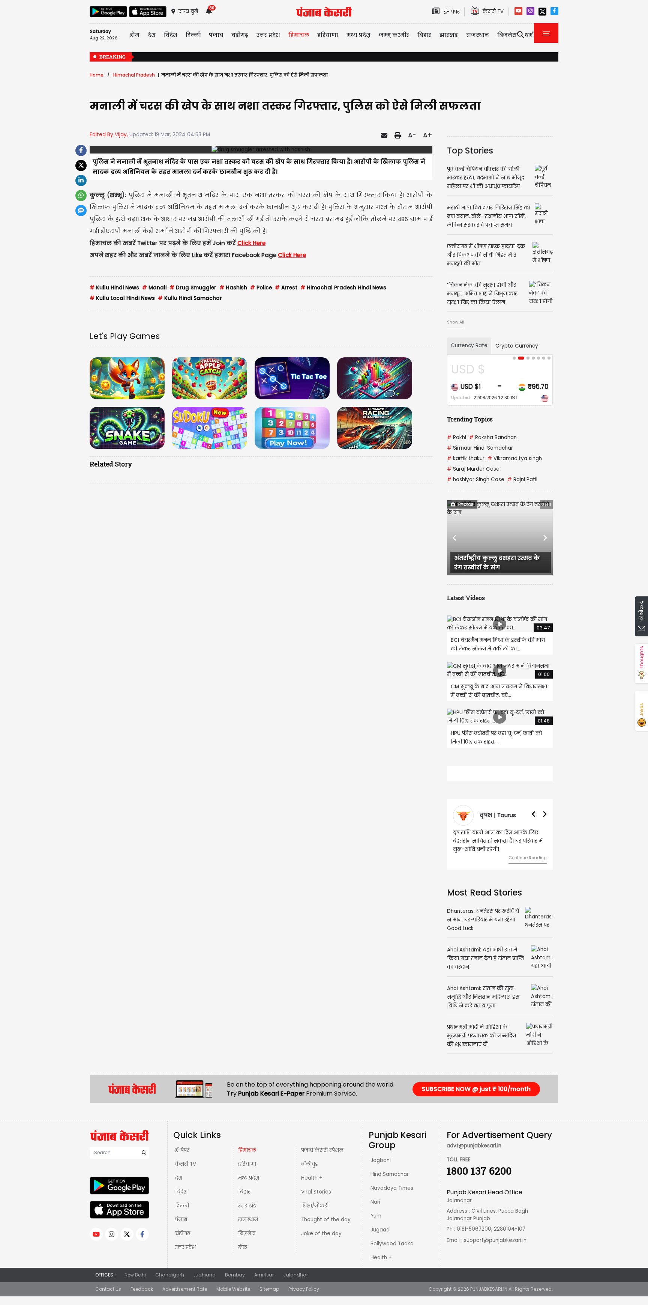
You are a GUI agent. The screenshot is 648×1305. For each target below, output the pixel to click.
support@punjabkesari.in (495, 1256)
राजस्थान (248, 1236)
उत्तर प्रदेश (268, 35)
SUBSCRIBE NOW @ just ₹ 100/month (476, 1105)
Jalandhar (295, 1291)
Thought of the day (326, 1236)
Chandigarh (169, 1291)
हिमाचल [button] (298, 35)
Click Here (251, 243)
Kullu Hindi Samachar (190, 298)
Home (97, 75)
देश (178, 1194)
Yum (375, 1232)
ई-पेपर (182, 1166)
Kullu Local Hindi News (122, 298)
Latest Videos (466, 598)
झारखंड (449, 35)
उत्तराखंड (247, 1222)
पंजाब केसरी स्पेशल (322, 1166)
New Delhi (135, 1291)
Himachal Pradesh (134, 75)
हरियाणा (247, 1180)
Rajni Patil (522, 479)
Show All (455, 322)
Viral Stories (316, 1208)
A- (412, 135)
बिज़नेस (246, 1250)
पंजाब (181, 1236)
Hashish (233, 287)
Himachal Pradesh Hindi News (343, 287)
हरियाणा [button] (327, 35)
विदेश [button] (170, 35)
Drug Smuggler (193, 287)
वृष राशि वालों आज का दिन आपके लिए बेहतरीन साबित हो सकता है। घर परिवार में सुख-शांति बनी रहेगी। (464, 841)
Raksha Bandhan (493, 437)
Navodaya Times (391, 1204)
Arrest (286, 287)
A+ (427, 135)
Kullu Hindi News (114, 287)
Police (261, 287)
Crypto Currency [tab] (516, 345)
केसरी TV (185, 1180)
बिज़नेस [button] (507, 35)
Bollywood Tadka (392, 1260)
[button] (455, 537)
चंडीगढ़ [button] (239, 35)
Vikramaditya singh (515, 458)
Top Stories (470, 150)
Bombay (235, 1291)
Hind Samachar (389, 1190)
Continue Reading (494, 858)
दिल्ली (193, 35)
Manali (154, 287)
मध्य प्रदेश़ (358, 35)
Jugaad (380, 1246)
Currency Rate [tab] (469, 345)
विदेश (181, 1208)
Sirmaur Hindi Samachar (480, 448)
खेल (242, 1263)
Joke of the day (321, 1250)
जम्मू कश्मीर (394, 35)
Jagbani (380, 1176)
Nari (375, 1218)
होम (135, 35)
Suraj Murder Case (473, 469)
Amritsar (264, 1291)
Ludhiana (205, 1291)
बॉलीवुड (309, 1180)
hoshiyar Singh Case (475, 479)
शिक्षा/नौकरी (314, 1222)
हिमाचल (247, 1166)
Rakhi (456, 437)
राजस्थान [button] (477, 35)
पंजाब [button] (216, 35)
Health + (311, 1194)
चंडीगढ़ (182, 1250)
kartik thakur (465, 458)
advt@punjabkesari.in (474, 1162)
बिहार (424, 35)
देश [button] (152, 35)
